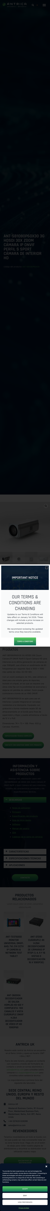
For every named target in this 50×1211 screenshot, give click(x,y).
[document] (25, 605)
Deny (25, 1195)
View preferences (25, 1202)
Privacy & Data (24, 1208)
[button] (46, 1166)
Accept (25, 1189)
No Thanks (25, 628)
